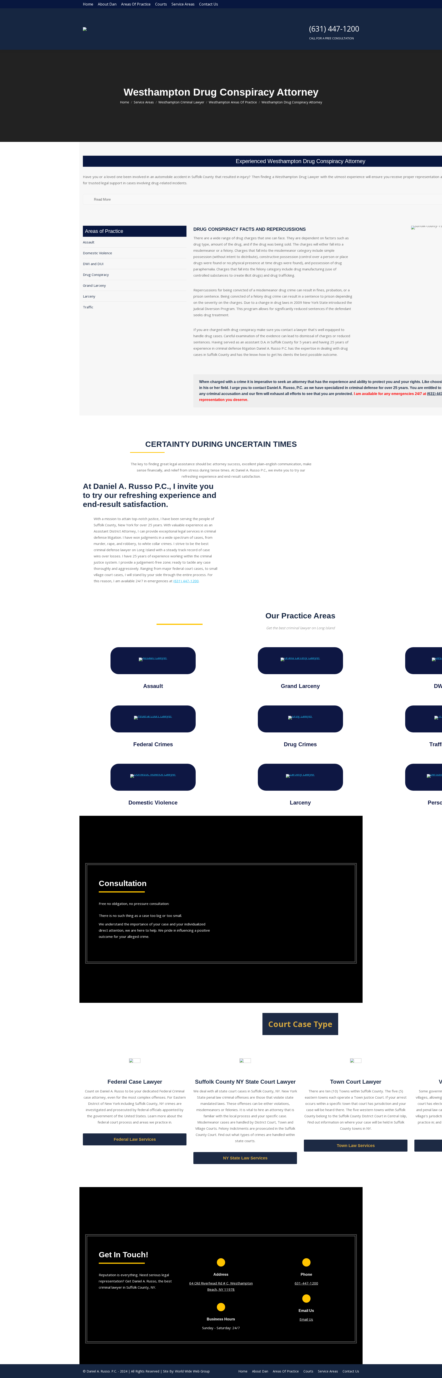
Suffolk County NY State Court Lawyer (245, 1082)
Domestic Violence (97, 253)
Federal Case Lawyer (135, 1082)
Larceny (89, 296)
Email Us (306, 1319)
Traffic (88, 307)
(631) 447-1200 (334, 29)
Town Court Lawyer (355, 1082)
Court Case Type (300, 1024)
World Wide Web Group (192, 1371)
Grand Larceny (94, 285)
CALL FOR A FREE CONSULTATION (331, 38)
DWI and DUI (93, 263)
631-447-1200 (306, 1283)
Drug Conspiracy (96, 274)
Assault (88, 242)
